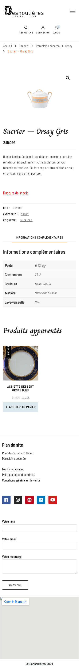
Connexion (43, 32)
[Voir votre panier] (56, 28)
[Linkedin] (41, 500)
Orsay (25, 214)
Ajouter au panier (22, 407)
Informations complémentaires (39, 237)
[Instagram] (18, 500)
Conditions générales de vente (21, 480)
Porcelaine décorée (14, 458)
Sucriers (26, 220)
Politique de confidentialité (18, 474)
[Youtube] (52, 500)
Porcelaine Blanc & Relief (17, 453)
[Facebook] (6, 500)
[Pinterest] (29, 500)
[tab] (39, 237)
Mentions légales (13, 469)
